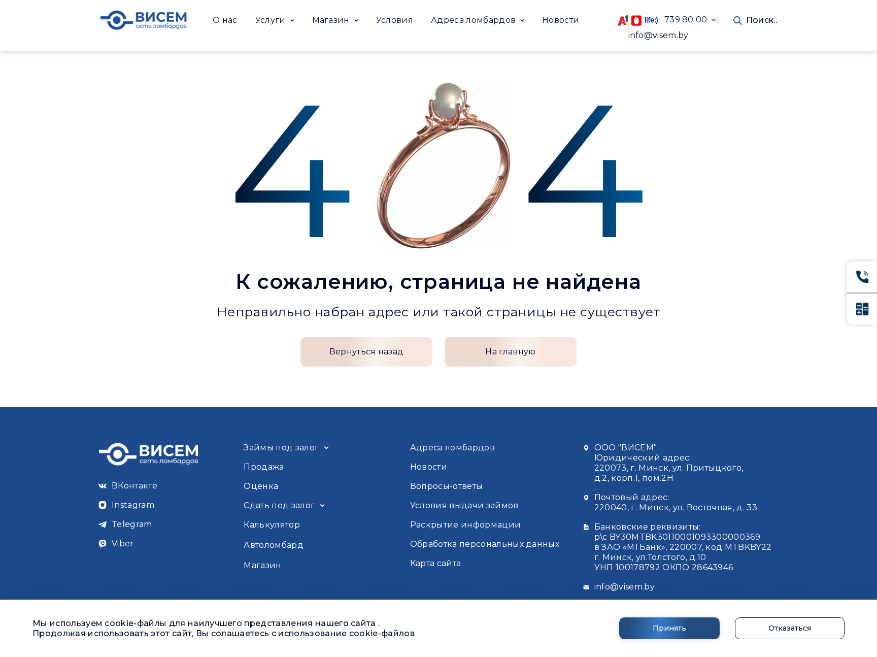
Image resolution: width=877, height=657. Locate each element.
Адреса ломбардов (452, 447)
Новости (560, 20)
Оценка (261, 486)
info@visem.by (658, 35)
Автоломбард (273, 545)
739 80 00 (682, 19)
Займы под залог (281, 447)
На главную (510, 351)
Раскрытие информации (465, 525)
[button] (274, 20)
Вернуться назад (366, 351)
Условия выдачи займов (464, 505)
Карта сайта (435, 563)
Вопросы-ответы (446, 486)
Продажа (264, 467)
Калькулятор (272, 525)
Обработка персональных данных (484, 544)
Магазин (262, 565)
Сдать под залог (279, 505)
